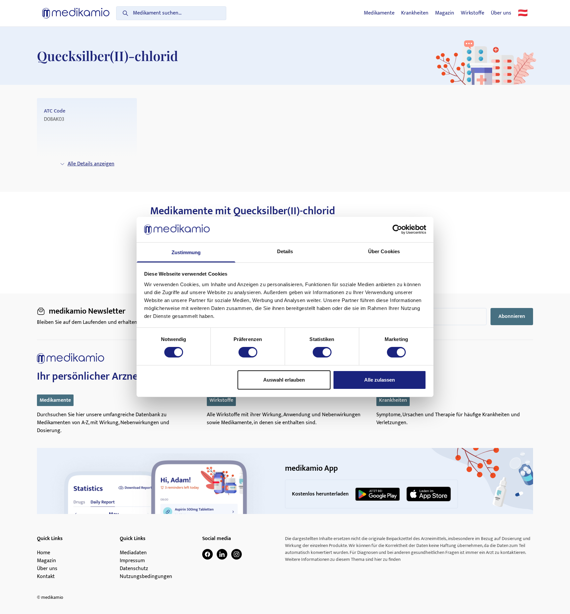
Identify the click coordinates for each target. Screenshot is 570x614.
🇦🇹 (523, 13)
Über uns (501, 13)
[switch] (247, 352)
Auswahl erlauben (284, 380)
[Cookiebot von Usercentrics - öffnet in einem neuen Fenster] (397, 229)
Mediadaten (133, 553)
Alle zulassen (379, 380)
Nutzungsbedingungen (146, 577)
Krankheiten (414, 13)
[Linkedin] (222, 554)
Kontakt (46, 577)
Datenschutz (134, 569)
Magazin (444, 13)
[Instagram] (236, 554)
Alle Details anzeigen (91, 163)
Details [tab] (285, 251)
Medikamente (379, 13)
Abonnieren (511, 316)
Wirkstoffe (472, 13)
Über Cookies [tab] (384, 251)
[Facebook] (207, 554)
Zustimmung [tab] (186, 252)
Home (43, 553)
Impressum (132, 561)
